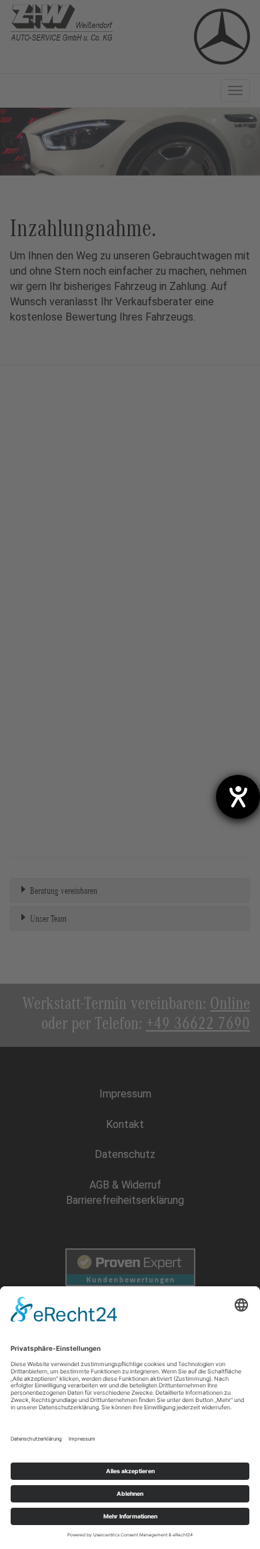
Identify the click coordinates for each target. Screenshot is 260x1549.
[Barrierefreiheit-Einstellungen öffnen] (238, 797)
